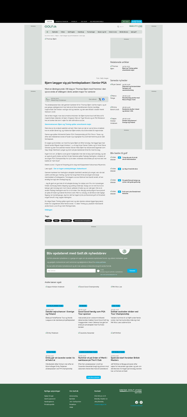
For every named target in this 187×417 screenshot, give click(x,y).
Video (63, 32)
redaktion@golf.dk (100, 404)
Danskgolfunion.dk (62, 21)
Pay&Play (74, 21)
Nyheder (55, 32)
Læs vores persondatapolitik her (108, 274)
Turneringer (91, 32)
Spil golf (134, 32)
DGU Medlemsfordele (97, 21)
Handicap (81, 32)
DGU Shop (84, 21)
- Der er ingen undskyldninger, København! (69, 169)
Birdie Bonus (124, 32)
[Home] (47, 32)
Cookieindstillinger (137, 405)
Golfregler (71, 32)
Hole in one (113, 32)
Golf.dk (49, 21)
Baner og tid (102, 32)
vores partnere (100, 262)
